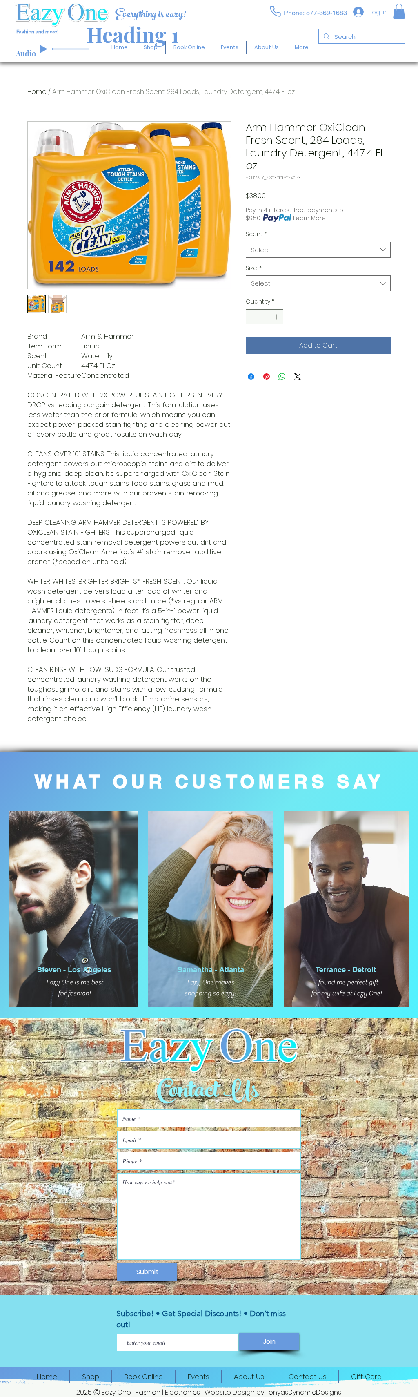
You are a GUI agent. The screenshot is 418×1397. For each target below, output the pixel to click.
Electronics (182, 1392)
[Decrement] (252, 317)
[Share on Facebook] (251, 377)
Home (37, 91)
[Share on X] (297, 377)
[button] (399, 11)
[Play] (43, 49)
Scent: (256, 234)
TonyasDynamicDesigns (303, 1392)
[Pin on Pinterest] (266, 377)
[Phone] (275, 11)
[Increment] (277, 317)
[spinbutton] (264, 317)
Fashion (148, 1392)
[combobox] (318, 250)
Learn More (309, 218)
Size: (254, 268)
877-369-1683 (326, 13)
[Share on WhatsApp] (282, 377)
